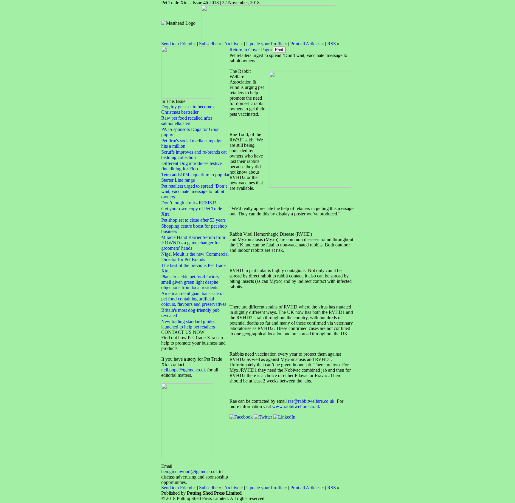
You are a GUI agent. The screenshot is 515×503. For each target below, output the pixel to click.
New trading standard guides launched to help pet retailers (188, 324)
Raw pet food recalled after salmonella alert (186, 120)
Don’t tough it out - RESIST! (188, 202)
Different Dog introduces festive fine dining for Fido (191, 166)
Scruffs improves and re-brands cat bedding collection (194, 154)
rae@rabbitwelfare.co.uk (311, 401)
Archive (231, 43)
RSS (331, 43)
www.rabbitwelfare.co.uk (296, 406)
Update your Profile (264, 43)
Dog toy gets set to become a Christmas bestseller (188, 109)
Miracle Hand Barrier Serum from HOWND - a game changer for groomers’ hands (193, 243)
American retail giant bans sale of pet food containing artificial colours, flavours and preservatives (193, 299)
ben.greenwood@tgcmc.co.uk (189, 471)
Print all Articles (305, 43)
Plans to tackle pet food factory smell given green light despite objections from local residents (190, 282)
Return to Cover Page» (251, 49)
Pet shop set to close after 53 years (193, 220)
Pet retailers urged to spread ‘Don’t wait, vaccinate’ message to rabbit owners (194, 191)
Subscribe (208, 43)
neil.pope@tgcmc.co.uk (184, 369)
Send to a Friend (176, 43)
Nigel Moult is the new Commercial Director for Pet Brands (195, 257)
